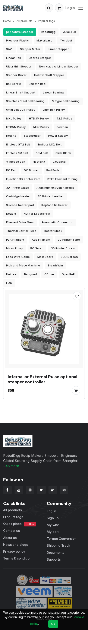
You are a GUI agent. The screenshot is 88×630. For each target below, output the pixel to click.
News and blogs (15, 545)
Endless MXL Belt (50, 144)
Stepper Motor (30, 49)
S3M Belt (42, 153)
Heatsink (39, 161)
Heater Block (53, 230)
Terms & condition (17, 558)
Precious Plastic (17, 40)
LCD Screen (69, 256)
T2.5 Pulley (64, 118)
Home (7, 21)
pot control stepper (20, 32)
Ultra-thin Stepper (19, 66)
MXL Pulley (14, 118)
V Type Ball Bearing (66, 101)
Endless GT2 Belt (18, 144)
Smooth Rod (37, 84)
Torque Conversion (61, 539)
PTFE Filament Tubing (62, 179)
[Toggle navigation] (81, 7)
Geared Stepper (40, 58)
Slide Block (63, 153)
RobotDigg (48, 32)
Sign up (53, 518)
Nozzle (11, 213)
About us (10, 538)
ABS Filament (41, 239)
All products (24, 21)
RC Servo (36, 248)
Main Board (45, 256)
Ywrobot (66, 40)
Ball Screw (13, 84)
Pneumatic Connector (57, 222)
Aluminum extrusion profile (56, 187)
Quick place (18, 524)
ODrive (49, 274)
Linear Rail (13, 58)
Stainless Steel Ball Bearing (25, 101)
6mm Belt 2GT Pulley (20, 109)
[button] (49, 7)
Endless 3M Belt (17, 153)
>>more (12, 466)
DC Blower (31, 170)
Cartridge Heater (18, 196)
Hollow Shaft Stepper (49, 75)
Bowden (62, 127)
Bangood (30, 274)
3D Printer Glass (17, 187)
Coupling (59, 161)
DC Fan (11, 170)
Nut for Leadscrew (37, 213)
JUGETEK (69, 32)
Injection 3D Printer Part (23, 179)
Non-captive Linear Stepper (58, 66)
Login (70, 8)
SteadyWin (55, 265)
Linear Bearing (53, 92)
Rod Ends (52, 170)
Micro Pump (14, 248)
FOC (9, 282)
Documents (55, 552)
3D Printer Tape (69, 239)
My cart (53, 532)
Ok (53, 623)
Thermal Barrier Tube (21, 230)
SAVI (9, 49)
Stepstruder (32, 135)
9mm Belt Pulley (54, 109)
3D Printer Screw (63, 248)
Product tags (13, 517)
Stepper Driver (16, 75)
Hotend (11, 135)
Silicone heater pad (20, 205)
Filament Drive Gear (20, 222)
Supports (54, 559)
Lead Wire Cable (18, 256)
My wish (53, 525)
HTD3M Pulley (39, 118)
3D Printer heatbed (51, 196)
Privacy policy (14, 551)
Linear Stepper (58, 49)
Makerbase (45, 40)
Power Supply (58, 135)
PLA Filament (15, 239)
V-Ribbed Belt (15, 161)
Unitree (11, 274)
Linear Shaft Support (20, 92)
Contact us (11, 531)
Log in (51, 511)
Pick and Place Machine (23, 265)
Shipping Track (58, 545)
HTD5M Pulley (16, 127)
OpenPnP (68, 274)
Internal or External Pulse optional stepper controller (42, 379)
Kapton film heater (54, 205)
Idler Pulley (41, 127)
